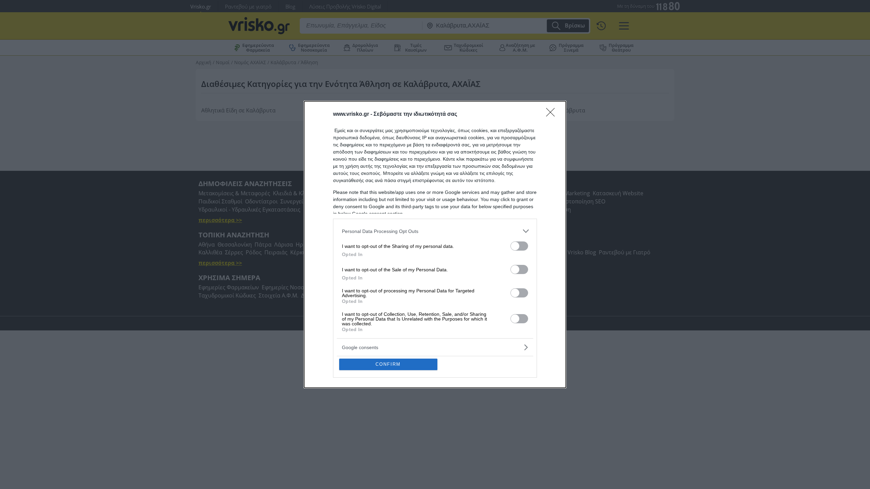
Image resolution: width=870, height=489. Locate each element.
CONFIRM (388, 364)
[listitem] (435, 231)
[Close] (552, 114)
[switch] (519, 246)
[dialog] (435, 244)
